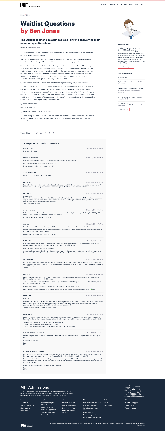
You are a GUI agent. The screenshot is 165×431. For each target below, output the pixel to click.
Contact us (108, 405)
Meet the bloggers (131, 403)
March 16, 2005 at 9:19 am (95, 241)
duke (25, 295)
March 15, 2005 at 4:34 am (95, 182)
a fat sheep (27, 172)
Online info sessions (90, 405)
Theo (25, 241)
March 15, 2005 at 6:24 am (95, 193)
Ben (24, 182)
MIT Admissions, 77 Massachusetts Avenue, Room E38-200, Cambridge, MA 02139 (71, 423)
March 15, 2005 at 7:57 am (95, 224)
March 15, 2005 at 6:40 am (95, 210)
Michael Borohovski (31, 333)
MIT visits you (88, 412)
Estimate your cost (68, 403)
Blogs (28, 15)
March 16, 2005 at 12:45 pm (95, 274)
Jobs (134, 423)
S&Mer (25, 148)
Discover (23, 400)
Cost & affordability (69, 405)
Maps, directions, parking (92, 417)
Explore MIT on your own (92, 403)
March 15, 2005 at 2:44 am (95, 173)
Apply (43, 400)
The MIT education (27, 405)
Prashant (27, 210)
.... (24, 224)
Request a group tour (90, 415)
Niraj (25, 314)
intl (25, 193)
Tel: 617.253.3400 (103, 423)
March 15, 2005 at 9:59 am (95, 259)
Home (22, 15)
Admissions (37, 47)
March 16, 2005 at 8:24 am (95, 351)
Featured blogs (130, 408)
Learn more (24, 411)
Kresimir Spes (28, 157)
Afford (64, 400)
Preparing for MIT (47, 407)
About (112, 423)
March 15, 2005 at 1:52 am (95, 148)
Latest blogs (129, 405)
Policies (128, 423)
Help (106, 400)
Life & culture (25, 408)
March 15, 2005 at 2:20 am (95, 158)
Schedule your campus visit (91, 409)
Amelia (26, 259)
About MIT (24, 403)
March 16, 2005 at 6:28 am (95, 296)
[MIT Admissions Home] (30, 4)
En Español (141, 423)
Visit (84, 400)
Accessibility (120, 423)
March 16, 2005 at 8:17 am (95, 333)
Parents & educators (48, 415)
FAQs (106, 403)
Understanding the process (48, 403)
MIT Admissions (34, 387)
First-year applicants (48, 410)
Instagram (141, 425)
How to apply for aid (69, 408)
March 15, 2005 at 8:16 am (95, 314)
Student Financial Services (68, 411)
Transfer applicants (48, 412)
